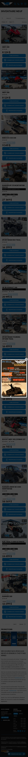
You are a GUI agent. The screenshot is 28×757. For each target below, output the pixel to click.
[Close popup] (26, 359)
